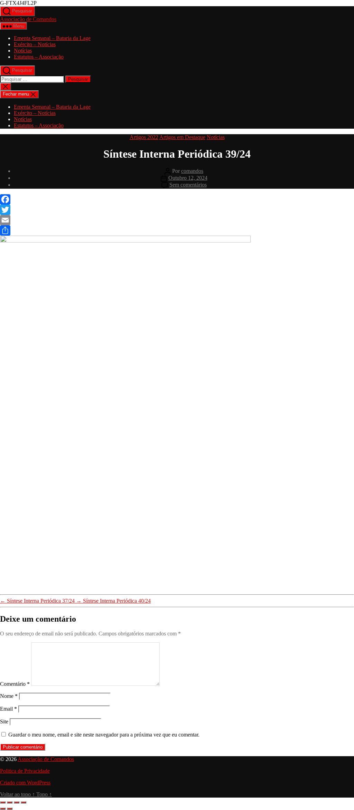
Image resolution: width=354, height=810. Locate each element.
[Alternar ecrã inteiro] (9, 802)
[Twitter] (177, 210)
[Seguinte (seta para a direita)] (9, 809)
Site (4, 721)
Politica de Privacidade (25, 771)
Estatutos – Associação (39, 57)
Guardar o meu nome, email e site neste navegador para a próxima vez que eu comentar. (103, 735)
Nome (9, 696)
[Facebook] (177, 199)
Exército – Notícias (35, 44)
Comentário (15, 684)
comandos (192, 171)
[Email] (177, 220)
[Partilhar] (16, 802)
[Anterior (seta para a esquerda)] (3, 809)
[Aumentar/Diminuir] (3, 802)
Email (8, 709)
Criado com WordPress (25, 783)
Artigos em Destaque (182, 137)
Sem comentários (188, 185)
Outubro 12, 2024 (187, 178)
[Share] (177, 230)
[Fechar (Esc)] (23, 802)
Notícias (23, 50)
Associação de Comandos (28, 19)
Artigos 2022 (144, 137)
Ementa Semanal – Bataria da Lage (52, 38)
